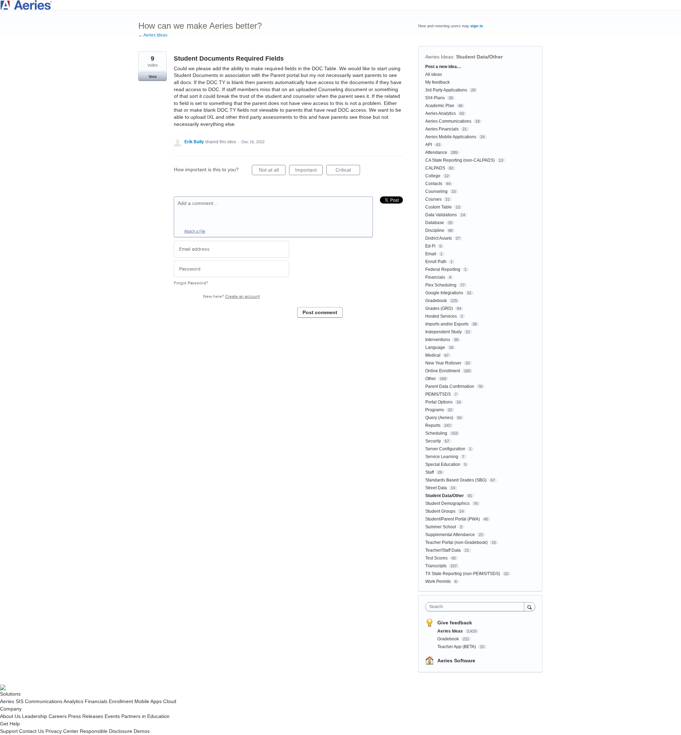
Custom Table (438, 207)
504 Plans (435, 97)
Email (430, 253)
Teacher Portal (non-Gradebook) (456, 542)
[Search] (529, 606)
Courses (433, 199)
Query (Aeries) (439, 417)
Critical (348, 171)
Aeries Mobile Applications (450, 136)
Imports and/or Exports (447, 324)
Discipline (434, 230)
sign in (476, 26)
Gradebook (436, 300)
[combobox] (476, 606)
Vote (153, 76)
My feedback (437, 82)
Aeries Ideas (439, 57)
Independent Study (443, 331)
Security (433, 441)
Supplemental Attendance (450, 534)
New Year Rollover (443, 363)
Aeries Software (456, 660)
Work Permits (438, 581)
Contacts (433, 183)
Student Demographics (447, 503)
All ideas (433, 74)
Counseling (436, 191)
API (428, 144)
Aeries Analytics (440, 113)
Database (434, 222)
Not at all (272, 171)
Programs (434, 409)
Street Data (436, 487)
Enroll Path (436, 261)
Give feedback (454, 622)
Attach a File (194, 231)
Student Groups (440, 511)
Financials (435, 277)
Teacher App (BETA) (457, 646)
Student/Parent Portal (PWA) (452, 519)
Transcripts (436, 565)
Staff (429, 472)
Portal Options (439, 402)
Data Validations (441, 214)
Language (435, 347)
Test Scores (436, 558)
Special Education (442, 464)
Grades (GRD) (439, 308)
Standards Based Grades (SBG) (456, 480)
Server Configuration (445, 448)
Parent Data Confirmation (449, 386)
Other (430, 378)
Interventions (437, 339)
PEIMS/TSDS (438, 394)
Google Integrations (444, 292)
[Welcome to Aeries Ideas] (340, 5)
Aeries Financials (442, 129)
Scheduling (436, 433)
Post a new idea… (443, 66)
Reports (433, 425)
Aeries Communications (448, 121)
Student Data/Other (479, 57)
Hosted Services (441, 316)
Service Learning (441, 456)
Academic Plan (439, 105)
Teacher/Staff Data (443, 550)
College (433, 175)
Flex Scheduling (440, 285)
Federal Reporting (442, 269)
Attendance (436, 152)
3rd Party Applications (446, 90)
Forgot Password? (191, 283)
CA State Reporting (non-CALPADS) (460, 160)
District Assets (438, 238)
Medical (433, 355)
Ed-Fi (430, 246)
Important (309, 171)
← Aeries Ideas (152, 35)
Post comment (320, 312)
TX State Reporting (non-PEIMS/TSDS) (462, 573)
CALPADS (435, 168)
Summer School (440, 526)
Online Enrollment (442, 370)
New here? (231, 296)
